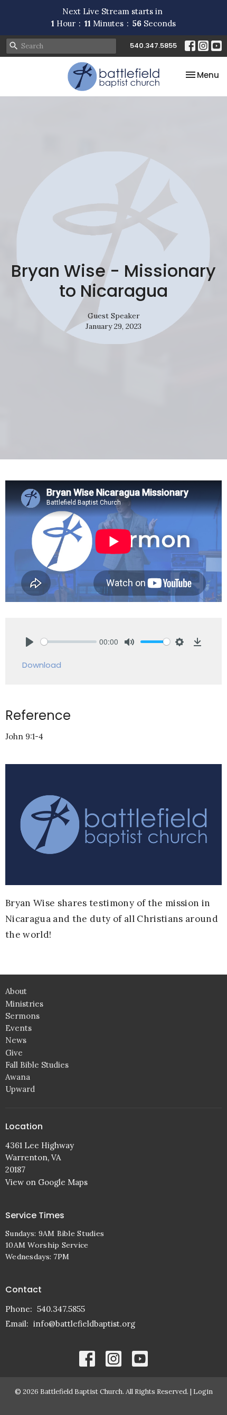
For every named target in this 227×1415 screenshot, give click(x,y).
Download (41, 664)
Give (14, 1053)
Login (203, 1391)
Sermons (22, 1016)
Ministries (24, 1004)
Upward (20, 1089)
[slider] (69, 642)
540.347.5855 (153, 46)
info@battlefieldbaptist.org (84, 1324)
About (16, 991)
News (15, 1040)
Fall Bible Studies (37, 1065)
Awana (17, 1077)
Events (18, 1028)
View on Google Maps (46, 1182)
